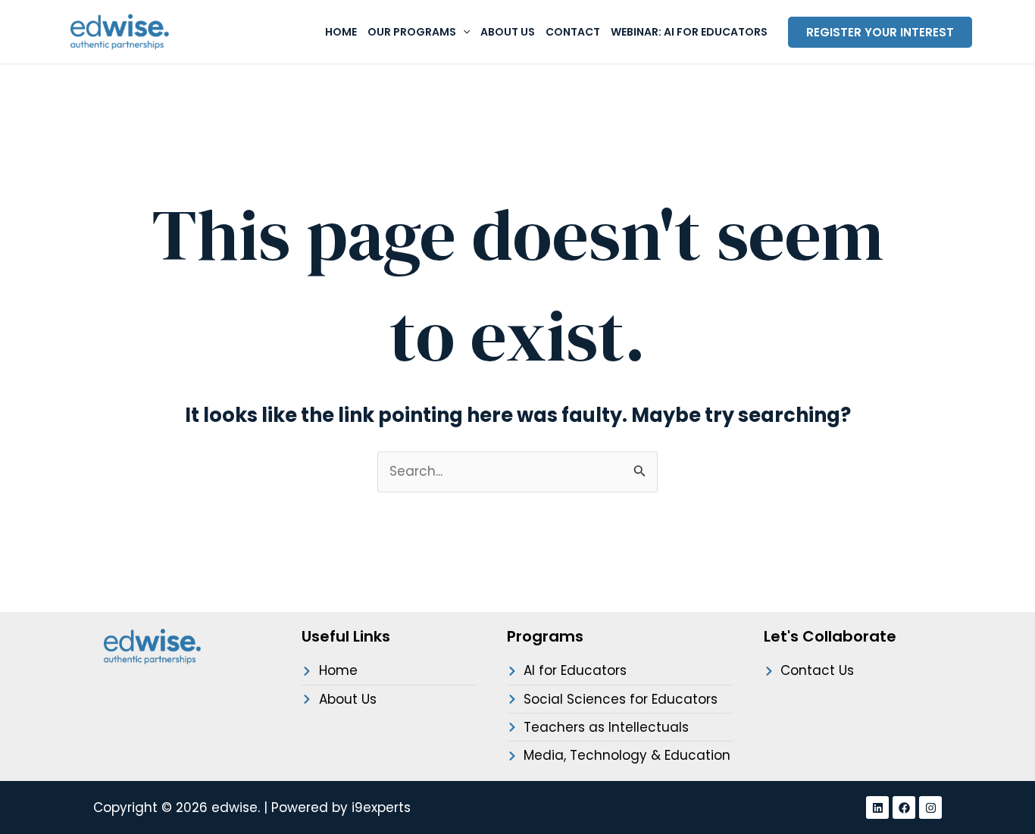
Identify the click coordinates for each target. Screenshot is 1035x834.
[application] (463, 32)
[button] (880, 32)
